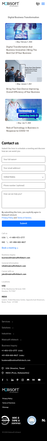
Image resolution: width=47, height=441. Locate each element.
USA (13, 238)
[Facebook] (2, 380)
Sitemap (5, 407)
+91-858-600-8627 (10, 355)
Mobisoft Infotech (10, 340)
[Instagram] (23, 380)
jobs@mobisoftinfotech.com (14, 274)
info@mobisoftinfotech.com (14, 266)
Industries (6, 334)
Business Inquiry (9, 346)
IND (14, 242)
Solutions (6, 328)
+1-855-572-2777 (10, 351)
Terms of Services (8, 403)
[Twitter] (7, 380)
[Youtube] (39, 380)
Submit (23, 224)
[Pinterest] (17, 380)
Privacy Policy (7, 218)
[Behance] (33, 380)
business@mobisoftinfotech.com (16, 258)
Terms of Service (24, 218)
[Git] (28, 380)
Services (6, 322)
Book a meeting (9, 248)
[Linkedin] (12, 380)
